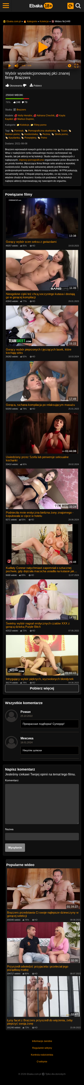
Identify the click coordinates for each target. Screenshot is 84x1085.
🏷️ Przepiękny (28, 137)
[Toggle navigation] (6, 6)
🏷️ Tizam (62, 130)
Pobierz (38, 85)
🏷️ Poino (42, 137)
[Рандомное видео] (70, 6)
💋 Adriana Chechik (44, 115)
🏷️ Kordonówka (29, 134)
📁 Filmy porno (38, 125)
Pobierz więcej (42, 688)
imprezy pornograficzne (31, 160)
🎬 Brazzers (19, 109)
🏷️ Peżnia (44, 134)
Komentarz (12, 780)
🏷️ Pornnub (17, 130)
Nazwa (9, 829)
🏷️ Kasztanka (12, 137)
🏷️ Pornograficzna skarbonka (40, 130)
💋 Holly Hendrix (23, 115)
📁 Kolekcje (23, 125)
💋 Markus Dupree (24, 119)
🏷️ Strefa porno (59, 134)
